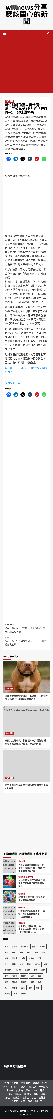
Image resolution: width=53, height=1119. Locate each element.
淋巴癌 (37, 964)
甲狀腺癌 (8, 970)
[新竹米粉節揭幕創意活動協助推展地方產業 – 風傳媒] (26, 766)
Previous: (25, 628)
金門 (30, 988)
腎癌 (32, 976)
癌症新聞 (29, 877)
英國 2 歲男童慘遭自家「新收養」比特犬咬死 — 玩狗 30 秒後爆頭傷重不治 (26, 698)
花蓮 (39, 982)
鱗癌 (30, 1101)
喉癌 (36, 952)
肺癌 (43, 970)
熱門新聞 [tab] (26, 854)
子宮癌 (14, 958)
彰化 (6, 964)
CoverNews (42, 1110)
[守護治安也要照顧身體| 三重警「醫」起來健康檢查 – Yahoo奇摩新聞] (9, 917)
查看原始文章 (12, 382)
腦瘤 (39, 976)
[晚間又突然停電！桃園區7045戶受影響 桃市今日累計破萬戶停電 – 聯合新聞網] (26, 721)
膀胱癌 (14, 982)
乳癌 (6, 947)
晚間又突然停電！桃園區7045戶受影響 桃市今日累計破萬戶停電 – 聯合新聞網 (25, 742)
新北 (14, 964)
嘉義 (44, 952)
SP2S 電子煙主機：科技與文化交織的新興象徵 (31, 898)
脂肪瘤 (27, 1094)
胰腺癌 (14, 976)
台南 (21, 952)
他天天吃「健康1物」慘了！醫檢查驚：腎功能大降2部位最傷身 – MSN (31, 929)
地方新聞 (9, 101)
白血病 (18, 970)
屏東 (39, 958)
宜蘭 (23, 958)
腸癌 (6, 982)
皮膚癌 (27, 970)
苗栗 (6, 988)
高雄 (15, 994)
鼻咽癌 (23, 994)
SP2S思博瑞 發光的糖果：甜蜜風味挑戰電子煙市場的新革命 (31, 883)
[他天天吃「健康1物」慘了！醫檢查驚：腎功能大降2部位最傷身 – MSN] (9, 933)
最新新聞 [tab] (11, 854)
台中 (6, 952)
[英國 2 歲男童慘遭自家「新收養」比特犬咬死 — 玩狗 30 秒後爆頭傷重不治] (26, 677)
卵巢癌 (42, 947)
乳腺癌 (14, 947)
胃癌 (6, 976)
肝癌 (35, 970)
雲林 (38, 988)
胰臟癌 (23, 976)
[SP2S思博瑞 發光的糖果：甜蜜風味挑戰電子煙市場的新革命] (9, 881)
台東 (29, 952)
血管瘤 (14, 988)
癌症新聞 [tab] (41, 854)
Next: (25, 641)
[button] (5, 33)
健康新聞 (21, 877)
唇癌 (44, 1083)
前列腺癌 (24, 947)
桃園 (29, 964)
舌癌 (32, 982)
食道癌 (7, 994)
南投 (34, 947)
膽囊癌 (23, 982)
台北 (14, 952)
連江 (23, 988)
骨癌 (23, 1101)
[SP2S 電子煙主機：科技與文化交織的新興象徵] (9, 896)
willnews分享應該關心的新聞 (26, 15)
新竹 (21, 964)
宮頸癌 (31, 958)
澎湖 (45, 964)
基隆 (6, 958)
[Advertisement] (26, 65)
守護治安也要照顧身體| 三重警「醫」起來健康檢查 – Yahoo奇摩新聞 (31, 914)
